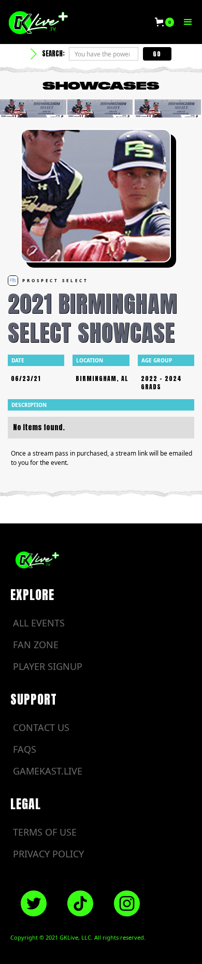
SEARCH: (53, 54)
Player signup (47, 666)
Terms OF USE (45, 832)
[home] (76, 22)
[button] (164, 22)
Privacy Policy (48, 854)
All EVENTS (39, 623)
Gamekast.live (47, 771)
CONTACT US (41, 727)
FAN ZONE (36, 644)
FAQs (24, 749)
